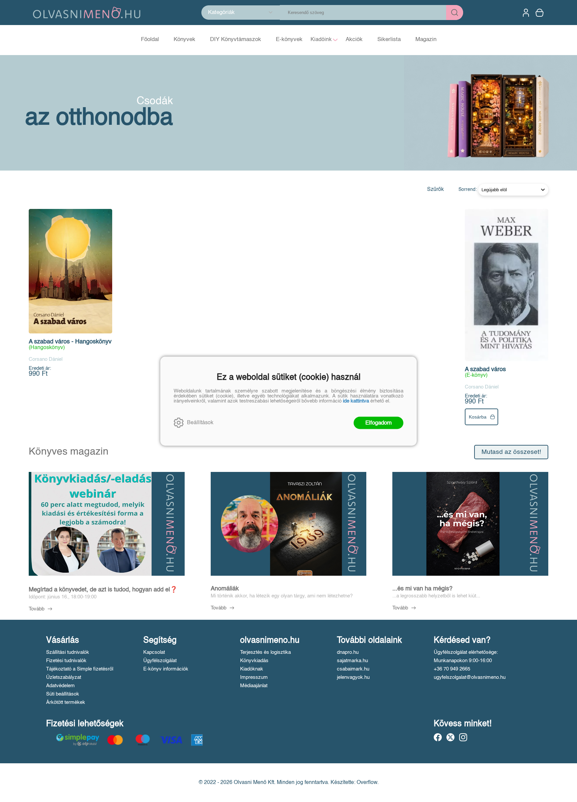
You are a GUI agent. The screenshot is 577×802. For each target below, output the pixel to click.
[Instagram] (463, 737)
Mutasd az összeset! (511, 452)
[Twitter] (450, 737)
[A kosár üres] (540, 13)
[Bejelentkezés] (526, 13)
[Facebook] (438, 737)
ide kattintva (356, 400)
